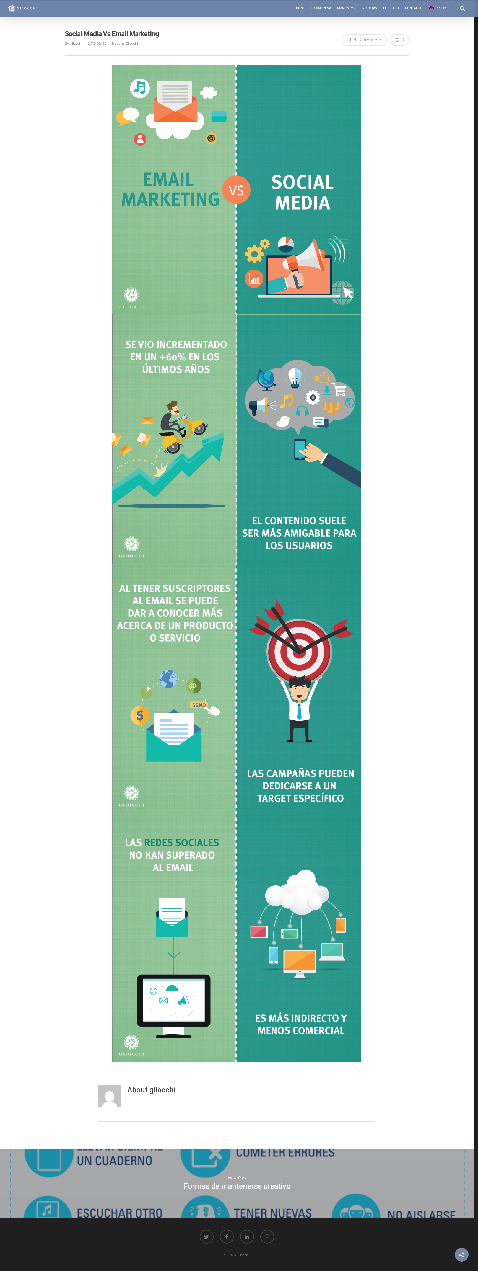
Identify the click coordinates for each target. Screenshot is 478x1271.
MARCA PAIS (346, 8)
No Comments (367, 39)
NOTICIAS (369, 8)
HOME (300, 8)
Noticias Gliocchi (125, 43)
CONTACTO (414, 8)
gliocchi (76, 43)
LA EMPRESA (321, 8)
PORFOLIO (391, 8)
